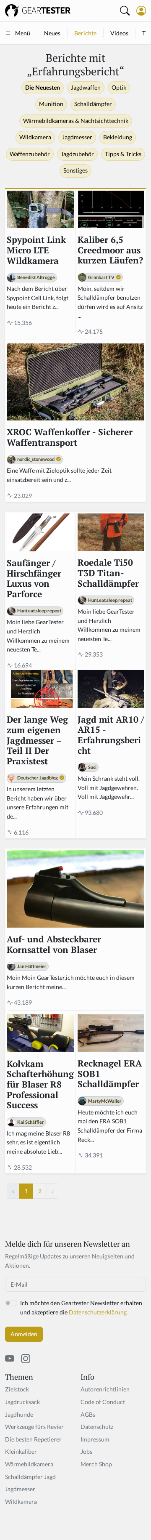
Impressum (95, 1439)
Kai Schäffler (30, 1122)
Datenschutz (97, 1426)
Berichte (85, 33)
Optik (119, 87)
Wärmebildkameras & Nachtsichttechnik (75, 120)
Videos (119, 33)
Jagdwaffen (86, 87)
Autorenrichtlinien (105, 1389)
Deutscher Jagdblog (37, 777)
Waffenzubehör (30, 154)
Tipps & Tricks (123, 154)
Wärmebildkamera (29, 1464)
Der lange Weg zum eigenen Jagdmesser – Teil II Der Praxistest (37, 741)
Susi (92, 767)
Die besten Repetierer (33, 1439)
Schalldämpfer (93, 104)
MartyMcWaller (105, 1101)
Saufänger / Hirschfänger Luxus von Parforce (34, 579)
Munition (51, 104)
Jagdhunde (19, 1414)
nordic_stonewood (36, 459)
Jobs (86, 1451)
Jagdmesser (77, 137)
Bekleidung (117, 137)
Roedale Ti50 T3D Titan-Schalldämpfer (108, 573)
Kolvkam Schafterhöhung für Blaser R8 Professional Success (40, 1085)
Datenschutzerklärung (98, 1312)
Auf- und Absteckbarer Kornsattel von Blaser (54, 944)
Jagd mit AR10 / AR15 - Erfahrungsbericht (111, 735)
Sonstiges (75, 170)
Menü (22, 33)
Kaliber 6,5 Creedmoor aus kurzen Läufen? (110, 250)
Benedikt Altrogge (36, 277)
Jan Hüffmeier (32, 966)
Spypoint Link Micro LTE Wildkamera (36, 250)
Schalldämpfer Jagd (30, 1476)
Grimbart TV (101, 277)
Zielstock (17, 1389)
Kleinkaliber (21, 1451)
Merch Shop (96, 1464)
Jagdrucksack (22, 1401)
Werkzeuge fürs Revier (34, 1426)
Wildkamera (35, 137)
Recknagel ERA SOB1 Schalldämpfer (110, 1074)
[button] (141, 10)
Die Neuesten (42, 87)
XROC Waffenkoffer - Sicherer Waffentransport (70, 437)
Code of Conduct (103, 1401)
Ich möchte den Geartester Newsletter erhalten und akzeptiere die (81, 1307)
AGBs (88, 1414)
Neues (52, 33)
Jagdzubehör (77, 154)
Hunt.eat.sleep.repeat (39, 610)
